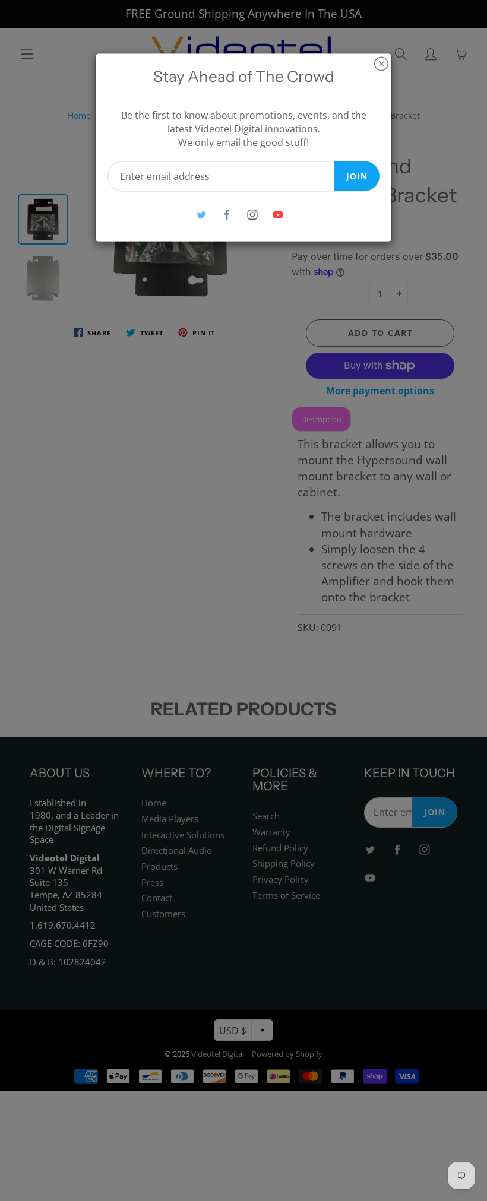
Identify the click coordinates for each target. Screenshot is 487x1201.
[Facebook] (226, 214)
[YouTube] (277, 214)
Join (357, 175)
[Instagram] (252, 214)
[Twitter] (201, 214)
